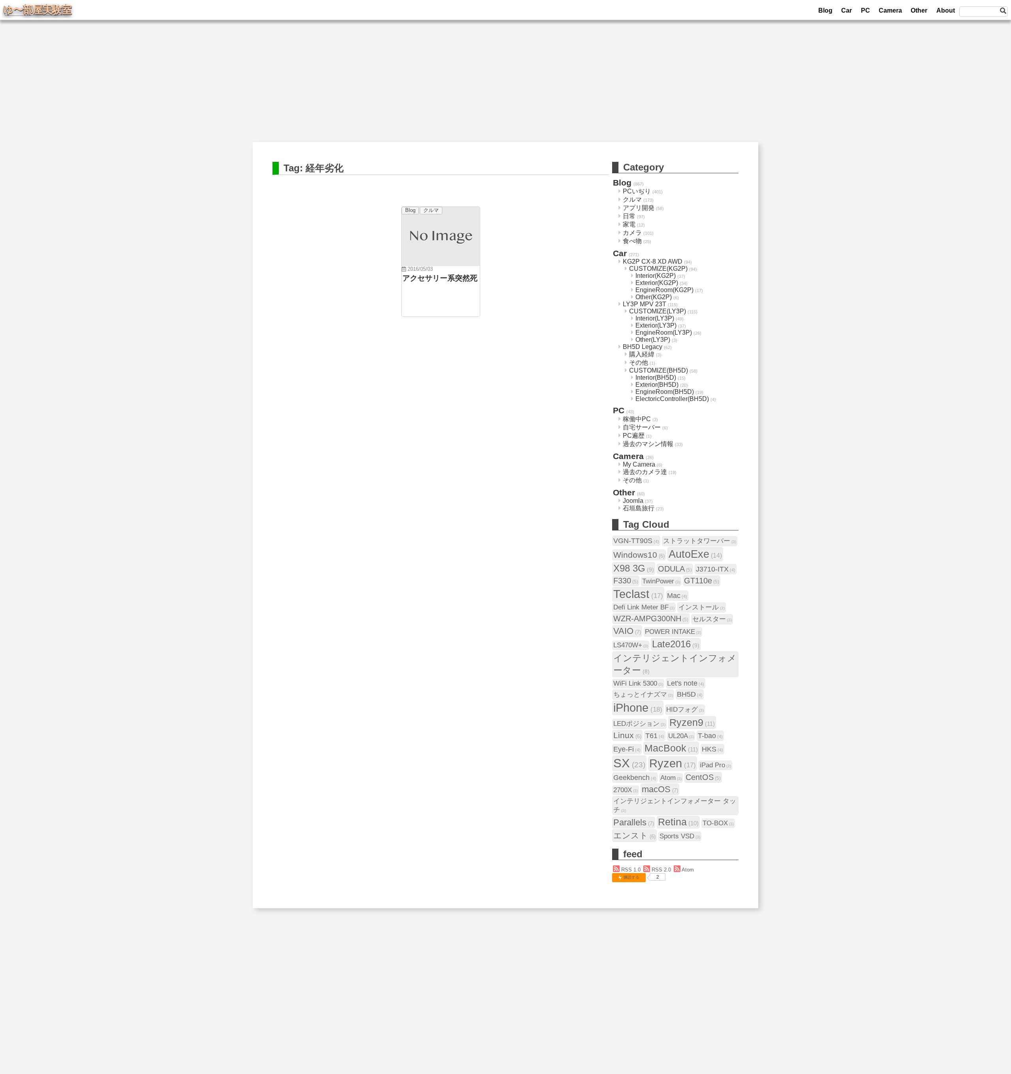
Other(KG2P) (653, 297)
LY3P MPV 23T (644, 304)
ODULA (675, 568)
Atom (671, 778)
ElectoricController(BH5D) (672, 398)
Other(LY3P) (652, 339)
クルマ (431, 210)
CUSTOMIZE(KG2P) (658, 268)
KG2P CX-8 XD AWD (652, 261)
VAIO (627, 631)
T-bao (710, 735)
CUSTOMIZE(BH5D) (658, 370)
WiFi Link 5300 (638, 683)
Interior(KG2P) (655, 275)
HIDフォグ (685, 709)
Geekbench (634, 777)
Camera (890, 10)
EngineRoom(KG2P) (664, 290)
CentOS (703, 777)
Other (919, 10)
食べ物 (632, 241)
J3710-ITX (715, 569)
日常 (629, 216)
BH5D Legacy (642, 346)
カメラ (632, 232)
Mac (677, 595)
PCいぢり (637, 191)
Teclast (638, 594)
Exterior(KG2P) (656, 282)
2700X (625, 790)
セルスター (712, 619)
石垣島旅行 (638, 508)
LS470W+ (630, 645)
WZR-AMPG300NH (650, 618)
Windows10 (639, 554)
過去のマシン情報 (648, 443)
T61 (654, 735)
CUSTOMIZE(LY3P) (657, 311)
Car (846, 10)
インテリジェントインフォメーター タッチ (674, 805)
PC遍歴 (634, 435)
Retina (678, 822)
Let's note (685, 683)
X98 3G (633, 568)
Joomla (633, 500)
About (945, 10)
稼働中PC (637, 419)
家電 (629, 224)
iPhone (637, 707)
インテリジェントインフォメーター (675, 664)
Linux (627, 735)
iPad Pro (715, 765)
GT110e (701, 580)
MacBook (671, 747)
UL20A (681, 736)
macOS (660, 789)
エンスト (634, 835)
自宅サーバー (642, 427)
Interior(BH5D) (655, 377)
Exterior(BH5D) (656, 384)
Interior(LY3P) (654, 318)
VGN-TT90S (636, 540)
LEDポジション (639, 723)
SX (629, 763)
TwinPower (661, 581)
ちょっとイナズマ (643, 694)
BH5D (690, 694)
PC (865, 10)
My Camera (639, 464)
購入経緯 (641, 354)
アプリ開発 (638, 207)
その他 (638, 362)
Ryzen (672, 763)
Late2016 (675, 644)
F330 (625, 580)
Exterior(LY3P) (656, 325)
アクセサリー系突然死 (439, 278)
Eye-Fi (627, 749)
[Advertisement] (505, 87)
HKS (712, 749)
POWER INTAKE (673, 631)
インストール (701, 607)
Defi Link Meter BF (644, 607)
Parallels (633, 822)
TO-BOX (718, 823)
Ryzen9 (692, 722)
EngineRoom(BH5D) (664, 391)
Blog (825, 10)
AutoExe (695, 554)
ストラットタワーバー (699, 541)
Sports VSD (680, 836)
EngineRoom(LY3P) (663, 332)
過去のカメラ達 (645, 472)
